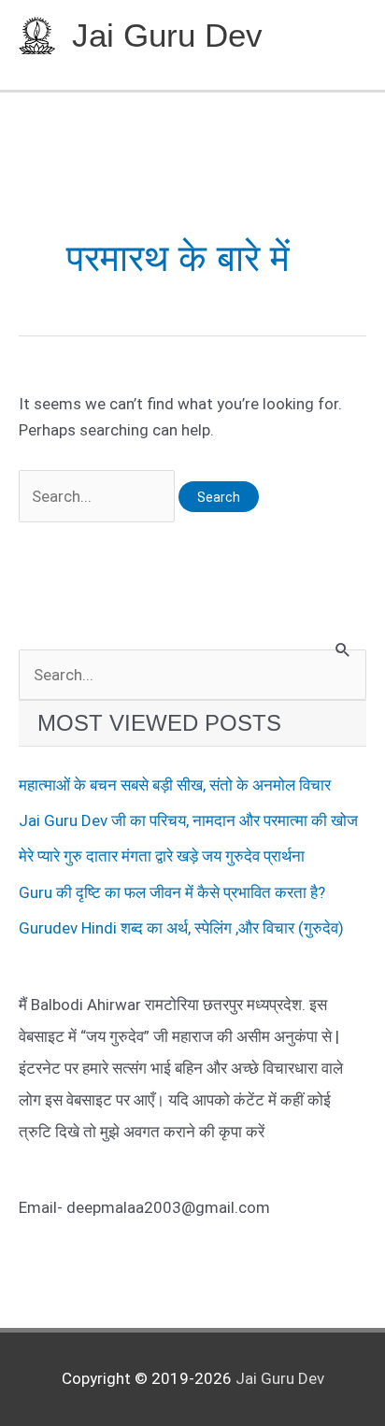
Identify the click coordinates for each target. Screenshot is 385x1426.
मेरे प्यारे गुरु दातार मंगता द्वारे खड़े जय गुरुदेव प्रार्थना (162, 856)
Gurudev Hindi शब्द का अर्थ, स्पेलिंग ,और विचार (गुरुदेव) (181, 928)
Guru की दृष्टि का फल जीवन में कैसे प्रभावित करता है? (172, 892)
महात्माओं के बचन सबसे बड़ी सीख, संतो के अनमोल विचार (175, 785)
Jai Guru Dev (167, 35)
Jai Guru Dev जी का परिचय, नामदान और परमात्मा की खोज (188, 820)
